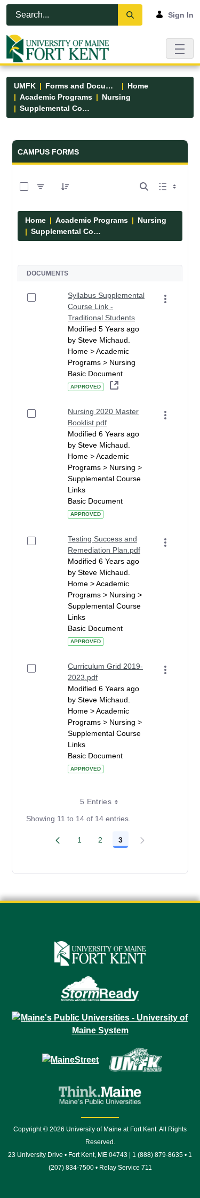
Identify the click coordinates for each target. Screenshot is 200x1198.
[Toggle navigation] (180, 48)
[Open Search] (144, 186)
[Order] (65, 186)
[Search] (130, 15)
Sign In (181, 15)
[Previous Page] (57, 839)
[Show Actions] (165, 298)
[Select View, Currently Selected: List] (168, 186)
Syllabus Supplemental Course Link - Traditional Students (106, 306)
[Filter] (40, 186)
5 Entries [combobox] (95, 801)
